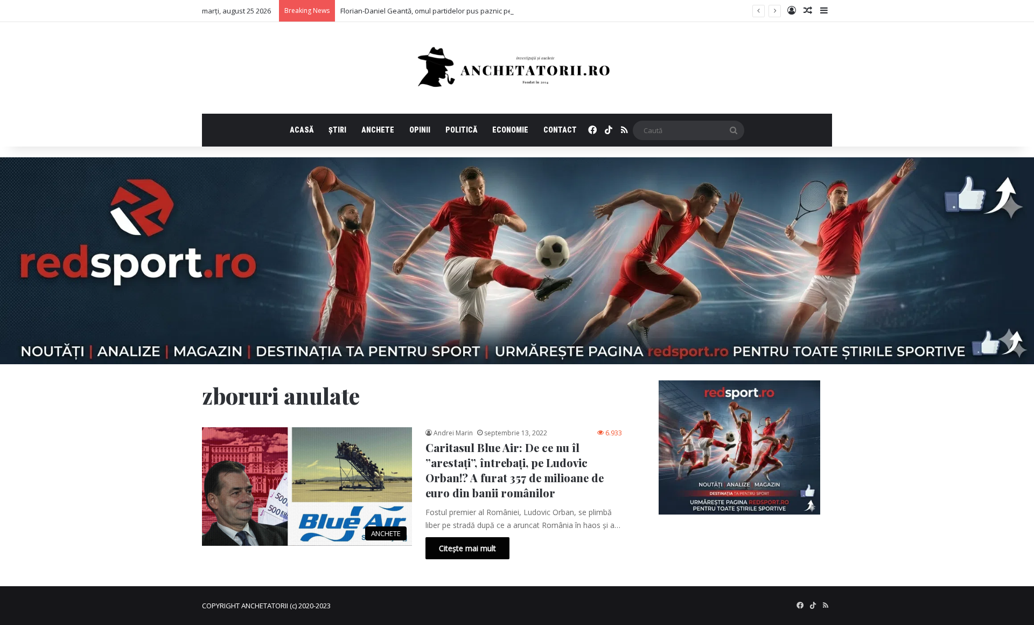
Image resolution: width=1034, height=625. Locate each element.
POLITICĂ (461, 130)
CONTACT (560, 130)
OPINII (419, 130)
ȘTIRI (337, 130)
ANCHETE (377, 130)
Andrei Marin (453, 433)
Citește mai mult (467, 548)
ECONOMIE (510, 130)
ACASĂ (301, 130)
